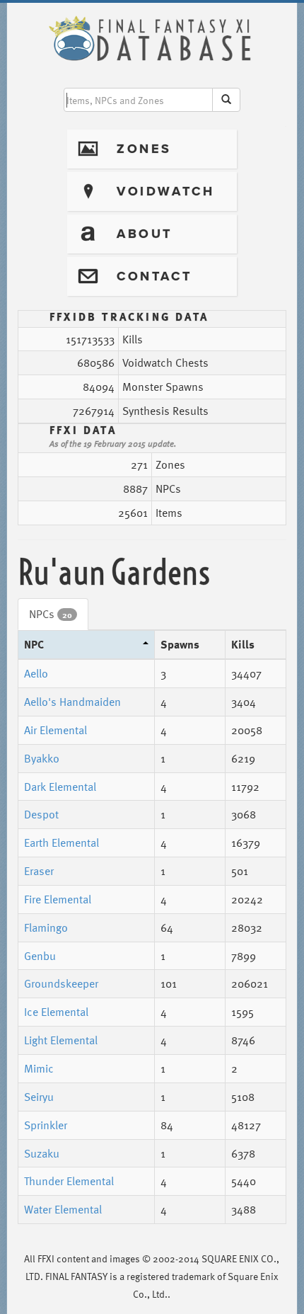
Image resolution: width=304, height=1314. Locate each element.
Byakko (41, 758)
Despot (41, 814)
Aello (36, 673)
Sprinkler (45, 1124)
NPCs (50, 613)
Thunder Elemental (69, 1180)
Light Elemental (61, 1040)
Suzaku (41, 1153)
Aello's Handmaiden (72, 701)
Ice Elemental (56, 1011)
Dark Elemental (60, 786)
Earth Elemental (61, 842)
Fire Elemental (57, 899)
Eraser (39, 870)
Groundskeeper (61, 983)
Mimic (39, 1068)
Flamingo (46, 927)
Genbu (40, 955)
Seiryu (39, 1096)
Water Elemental (63, 1209)
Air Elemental (55, 729)
